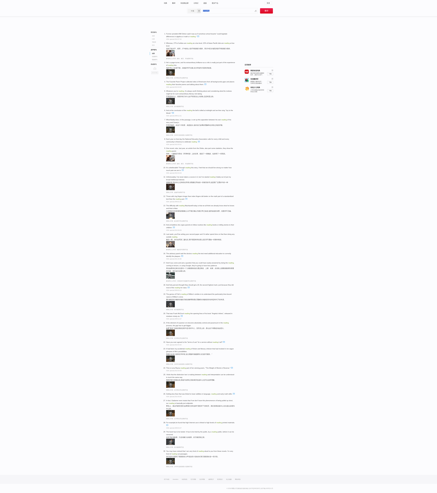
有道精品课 (184, 3)
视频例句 (154, 59)
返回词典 (155, 73)
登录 (268, 3)
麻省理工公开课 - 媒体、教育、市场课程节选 (179, 58)
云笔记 (196, 3)
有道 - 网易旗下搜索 (173, 11)
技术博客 (202, 479)
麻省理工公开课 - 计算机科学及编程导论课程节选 (181, 281)
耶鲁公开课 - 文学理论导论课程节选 (177, 78)
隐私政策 (240, 488)
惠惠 (205, 3)
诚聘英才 (211, 479)
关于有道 (166, 479)
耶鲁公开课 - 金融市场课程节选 (175, 192)
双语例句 (154, 32)
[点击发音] (198, 36)
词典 (165, 3)
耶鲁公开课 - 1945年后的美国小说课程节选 (179, 135)
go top (154, 68)
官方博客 (193, 479)
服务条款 (246, 488)
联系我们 (220, 479)
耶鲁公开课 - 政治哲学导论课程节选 (177, 221)
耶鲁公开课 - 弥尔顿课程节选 (175, 106)
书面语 (154, 42)
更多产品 (215, 3)
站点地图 (229, 479)
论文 (153, 45)
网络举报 (237, 479)
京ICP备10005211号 (266, 488)
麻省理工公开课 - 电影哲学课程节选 (177, 249)
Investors (175, 479)
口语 (153, 39)
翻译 (173, 3)
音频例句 (154, 56)
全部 (153, 36)
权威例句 (154, 64)
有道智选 (184, 479)
